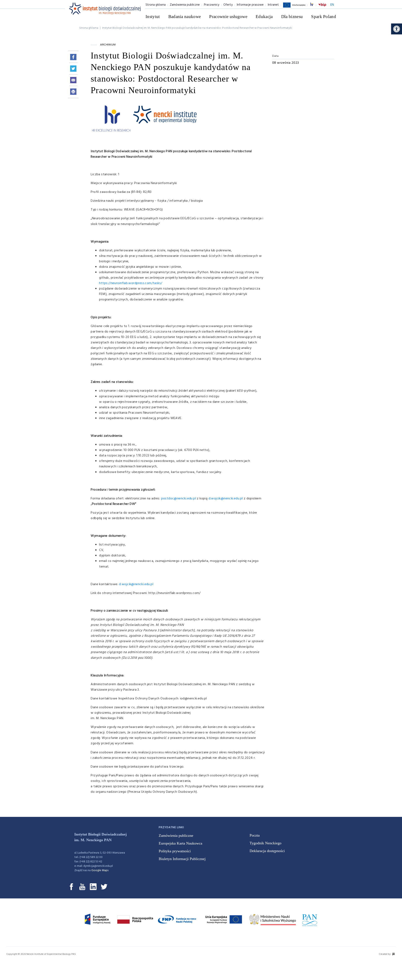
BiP (322, 7)
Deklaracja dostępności (267, 851)
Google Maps (99, 870)
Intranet (273, 4)
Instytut (153, 16)
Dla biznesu (292, 16)
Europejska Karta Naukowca (180, 843)
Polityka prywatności (175, 851)
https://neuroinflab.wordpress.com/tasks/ (130, 283)
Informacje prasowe (250, 4)
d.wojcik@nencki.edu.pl (226, 498)
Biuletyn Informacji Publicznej (182, 859)
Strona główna (156, 4)
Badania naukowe (184, 16)
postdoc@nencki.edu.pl (178, 498)
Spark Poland (323, 16)
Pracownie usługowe (228, 16)
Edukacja (264, 16)
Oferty (228, 4)
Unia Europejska (294, 7)
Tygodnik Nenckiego (265, 843)
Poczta (255, 835)
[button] (396, 28)
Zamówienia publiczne (185, 4)
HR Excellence (314, 5)
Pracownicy (211, 4)
